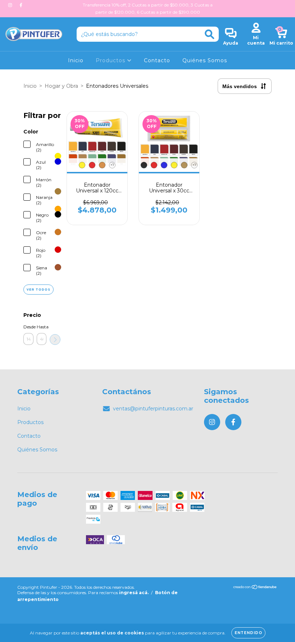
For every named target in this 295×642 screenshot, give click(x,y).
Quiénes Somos (204, 60)
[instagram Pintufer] (10, 5)
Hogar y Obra (61, 86)
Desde (28, 326)
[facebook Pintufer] (21, 5)
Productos (111, 60)
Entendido (248, 632)
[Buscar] (209, 34)
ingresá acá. (134, 592)
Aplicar (55, 339)
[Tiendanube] (255, 588)
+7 (112, 165)
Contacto (157, 60)
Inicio (75, 60)
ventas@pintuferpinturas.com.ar (153, 408)
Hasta (42, 326)
